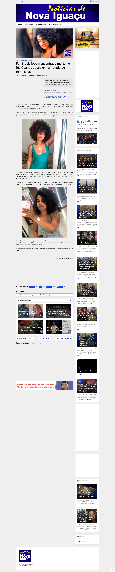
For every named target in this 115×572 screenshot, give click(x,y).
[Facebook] (16, 1)
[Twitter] (19, 1)
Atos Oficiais (28, 24)
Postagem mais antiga (64, 338)
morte (31, 60)
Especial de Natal (85, 371)
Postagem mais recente (25, 338)
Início (20, 24)
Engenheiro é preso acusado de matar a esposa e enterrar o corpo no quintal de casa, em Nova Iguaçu (30, 329)
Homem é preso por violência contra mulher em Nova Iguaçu (87, 241)
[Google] (22, 1)
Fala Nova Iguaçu (41, 24)
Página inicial (45, 338)
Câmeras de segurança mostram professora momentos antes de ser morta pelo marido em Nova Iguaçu (57, 313)
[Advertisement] (29, 89)
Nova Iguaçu (24, 60)
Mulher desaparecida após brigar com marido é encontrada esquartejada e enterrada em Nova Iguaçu (30, 313)
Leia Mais (89, 303)
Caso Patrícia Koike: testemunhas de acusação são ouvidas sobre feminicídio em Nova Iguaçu (58, 329)
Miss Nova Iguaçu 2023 (56, 24)
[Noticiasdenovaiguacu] (24, 1)
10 (80, 381)
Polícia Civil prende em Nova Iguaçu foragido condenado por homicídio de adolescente (87, 341)
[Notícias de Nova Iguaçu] (57, 21)
